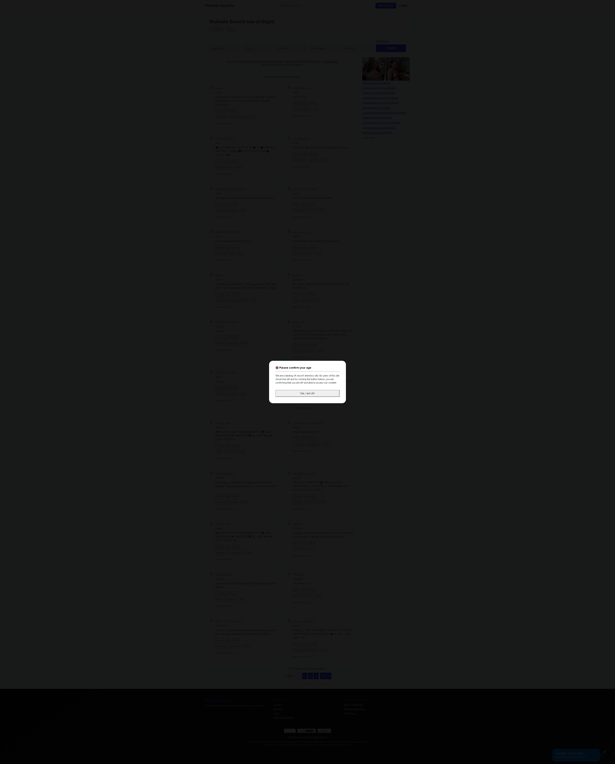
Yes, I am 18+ (307, 393)
